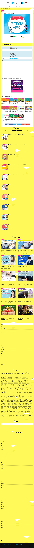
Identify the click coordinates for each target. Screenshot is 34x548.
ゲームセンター (16, 381)
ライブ (31, 392)
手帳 (6, 404)
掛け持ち (9, 404)
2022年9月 (2, 451)
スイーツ (7, 384)
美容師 (11, 411)
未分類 (4, 175)
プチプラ (3, 389)
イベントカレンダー (3, 332)
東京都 (2, 407)
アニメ (30, 376)
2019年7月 (2, 491)
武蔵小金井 (23, 407)
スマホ (27, 384)
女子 (18, 400)
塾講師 (8, 399)
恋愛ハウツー (16, 403)
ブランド (7, 389)
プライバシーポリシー (8, 544)
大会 (2, 400)
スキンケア (11, 384)
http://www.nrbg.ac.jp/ (14, 58)
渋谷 (17, 408)
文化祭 (20, 404)
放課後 (16, 404)
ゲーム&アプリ (25, 6)
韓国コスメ (14, 415)
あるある (10, 377)
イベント (2, 330)
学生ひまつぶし (3, 349)
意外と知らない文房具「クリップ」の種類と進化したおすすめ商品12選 (17, 164)
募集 (17, 396)
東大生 (6, 407)
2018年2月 (2, 527)
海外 (14, 408)
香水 (26, 415)
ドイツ (24, 385)
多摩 (24, 399)
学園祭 (25, 400)
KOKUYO (19, 373)
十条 (19, 396)
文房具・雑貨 (4, 164)
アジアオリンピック (26, 376)
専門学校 (2, 351)
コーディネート (26, 381)
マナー (8, 392)
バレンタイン (7, 388)
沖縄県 (2, 408)
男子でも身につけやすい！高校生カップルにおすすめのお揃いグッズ (25, 277)
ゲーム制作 (21, 381)
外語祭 (21, 399)
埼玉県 (5, 399)
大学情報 (8, 400)
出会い (6, 396)
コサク (30, 381)
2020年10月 (2, 460)
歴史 (27, 407)
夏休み (18, 399)
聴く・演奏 (17, 6)
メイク (15, 392)
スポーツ (24, 384)
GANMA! (13, 373)
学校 (27, 400)
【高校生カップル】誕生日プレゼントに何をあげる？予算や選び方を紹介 (8, 294)
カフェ (23, 380)
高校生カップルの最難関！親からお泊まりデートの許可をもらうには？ (17, 184)
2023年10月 (2, 443)
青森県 (2, 415)
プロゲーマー (29, 389)
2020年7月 (2, 466)
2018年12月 (2, 506)
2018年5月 (2, 521)
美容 (7, 411)
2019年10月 (2, 485)
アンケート (18, 377)
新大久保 (29, 404)
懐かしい (3, 404)
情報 (23, 403)
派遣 (8, 408)
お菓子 (12, 380)
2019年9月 (2, 487)
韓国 (10, 415)
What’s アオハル (3, 544)
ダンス (30, 384)
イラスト (26, 377)
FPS (9, 373)
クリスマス (20, 318)
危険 (31, 396)
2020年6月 (2, 468)
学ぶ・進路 (8, 6)
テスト (17, 385)
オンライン (3, 380)
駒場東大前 (30, 415)
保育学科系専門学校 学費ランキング (13, 194)
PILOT (28, 373)
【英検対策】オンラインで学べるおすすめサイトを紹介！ (8, 261)
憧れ (30, 403)
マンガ (11, 392)
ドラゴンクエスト (29, 385)
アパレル (3, 377)
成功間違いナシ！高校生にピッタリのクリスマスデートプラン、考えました (25, 311)
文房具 (23, 404)
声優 (11, 399)
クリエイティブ (3, 381)
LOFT (25, 373)
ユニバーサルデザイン (25, 392)
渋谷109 (20, 408)
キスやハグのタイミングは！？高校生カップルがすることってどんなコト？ (18, 144)
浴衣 (11, 408)
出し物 (2, 396)
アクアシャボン (15, 376)
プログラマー (19, 389)
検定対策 (16, 407)
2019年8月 (2, 489)
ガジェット (16, 380)
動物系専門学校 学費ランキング (12, 154)
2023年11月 (2, 441)
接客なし (13, 404)
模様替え (20, 407)
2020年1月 (2, 479)
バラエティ (3, 388)
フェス (30, 388)
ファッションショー (25, 388)
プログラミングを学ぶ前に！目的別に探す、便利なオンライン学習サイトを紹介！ (25, 261)
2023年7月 (2, 449)
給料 (5, 411)
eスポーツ (29, 6)
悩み (20, 403)
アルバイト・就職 (3, 328)
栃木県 (9, 407)
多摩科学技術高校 (29, 399)
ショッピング (3, 384)
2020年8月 (2, 464)
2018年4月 (2, 523)
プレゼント (3, 301)
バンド (16, 388)
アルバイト (14, 377)
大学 (5, 400)
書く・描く (13, 6)
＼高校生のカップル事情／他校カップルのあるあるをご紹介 (16, 174)
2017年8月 (2, 540)
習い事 (14, 411)
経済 (2, 411)
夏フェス (15, 399)
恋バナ (10, 284)
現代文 (29, 408)
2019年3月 (2, 500)
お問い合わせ (21, 544)
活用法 (6, 408)
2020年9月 (2, 462)
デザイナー (9, 385)
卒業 (25, 396)
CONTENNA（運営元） (15, 544)
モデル (21, 392)
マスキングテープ (4, 392)
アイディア (3, 376)
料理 (26, 404)
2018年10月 (2, 510)
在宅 (2, 399)
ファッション (20, 284)
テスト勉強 (21, 385)
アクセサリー (20, 376)
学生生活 (7, 284)
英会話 (22, 411)
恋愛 (3, 134)
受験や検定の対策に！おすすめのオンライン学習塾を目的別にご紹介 (25, 246)
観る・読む (20, 6)
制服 (8, 396)
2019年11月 (2, 483)
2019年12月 (2, 481)
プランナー (10, 389)
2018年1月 (2, 529)
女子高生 (3, 284)
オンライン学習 (7, 380)
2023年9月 (2, 445)
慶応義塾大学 (26, 403)
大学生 (12, 400)
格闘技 (12, 407)
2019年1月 (2, 504)
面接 (5, 415)
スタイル (16, 384)
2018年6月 (2, 519)
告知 (1, 345)
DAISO (2, 373)
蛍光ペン (29, 411)
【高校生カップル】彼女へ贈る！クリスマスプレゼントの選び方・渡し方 (8, 311)
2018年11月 (2, 508)
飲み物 (20, 415)
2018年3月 (2, 525)
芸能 (19, 411)
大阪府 (15, 400)
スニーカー (19, 384)
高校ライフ (5, 6)
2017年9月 (2, 538)
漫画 (23, 408)
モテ (17, 392)
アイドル (7, 376)
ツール (2, 385)
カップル (20, 380)
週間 (16, 130)
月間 (27, 130)
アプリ (6, 377)
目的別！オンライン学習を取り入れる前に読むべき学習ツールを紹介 (8, 246)
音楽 (17, 415)
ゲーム (12, 381)
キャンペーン (2, 334)
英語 (25, 411)
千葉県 (23, 396)
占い (28, 396)
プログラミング (24, 389)
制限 (11, 396)
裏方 (32, 411)
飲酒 (23, 415)
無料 (26, 408)
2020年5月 (2, 470)
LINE (22, 373)
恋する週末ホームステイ (4, 403)
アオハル (11, 376)
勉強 (14, 396)
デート (6, 385)
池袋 (29, 407)
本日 (6, 130)
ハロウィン (12, 388)
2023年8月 (2, 447)
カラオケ (27, 380)
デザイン (14, 385)
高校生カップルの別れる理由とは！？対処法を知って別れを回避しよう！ (25, 294)
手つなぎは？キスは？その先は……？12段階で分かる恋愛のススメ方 (17, 134)
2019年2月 (2, 502)
